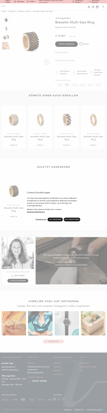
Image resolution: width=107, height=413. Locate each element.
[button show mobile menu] (103, 7)
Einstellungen (41, 219)
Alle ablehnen (55, 219)
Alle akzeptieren (72, 219)
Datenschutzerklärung (36, 212)
